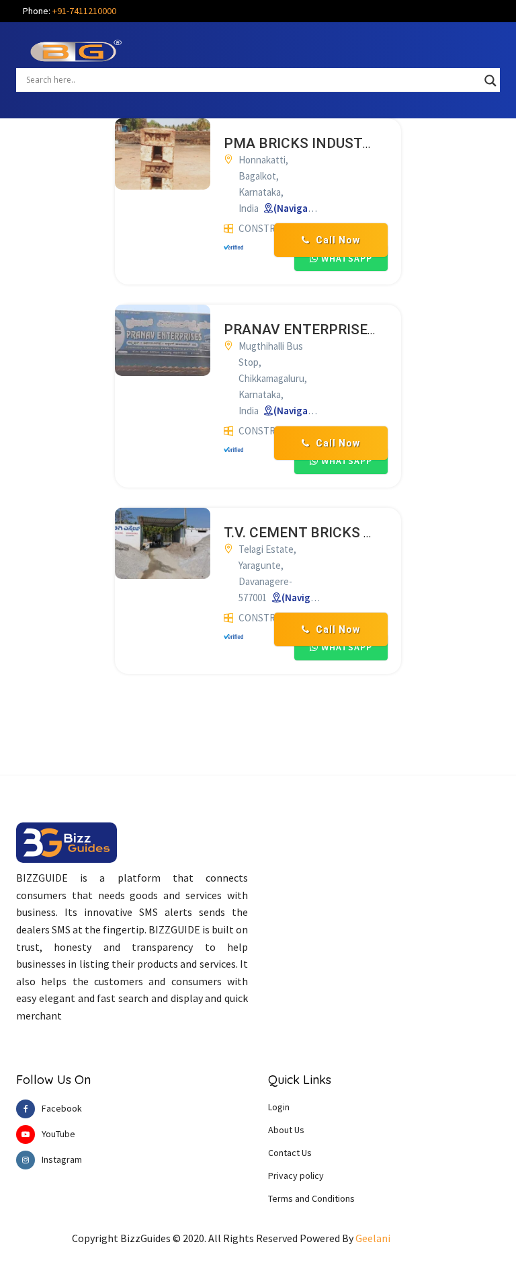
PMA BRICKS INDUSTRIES (308, 143)
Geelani (372, 1238)
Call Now (336, 240)
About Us (286, 1130)
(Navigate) (297, 208)
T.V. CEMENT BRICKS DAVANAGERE (339, 533)
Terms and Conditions (311, 1198)
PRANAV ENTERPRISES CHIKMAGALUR (352, 329)
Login (279, 1107)
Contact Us (290, 1153)
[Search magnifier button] (490, 80)
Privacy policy (296, 1175)
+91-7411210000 (84, 11)
